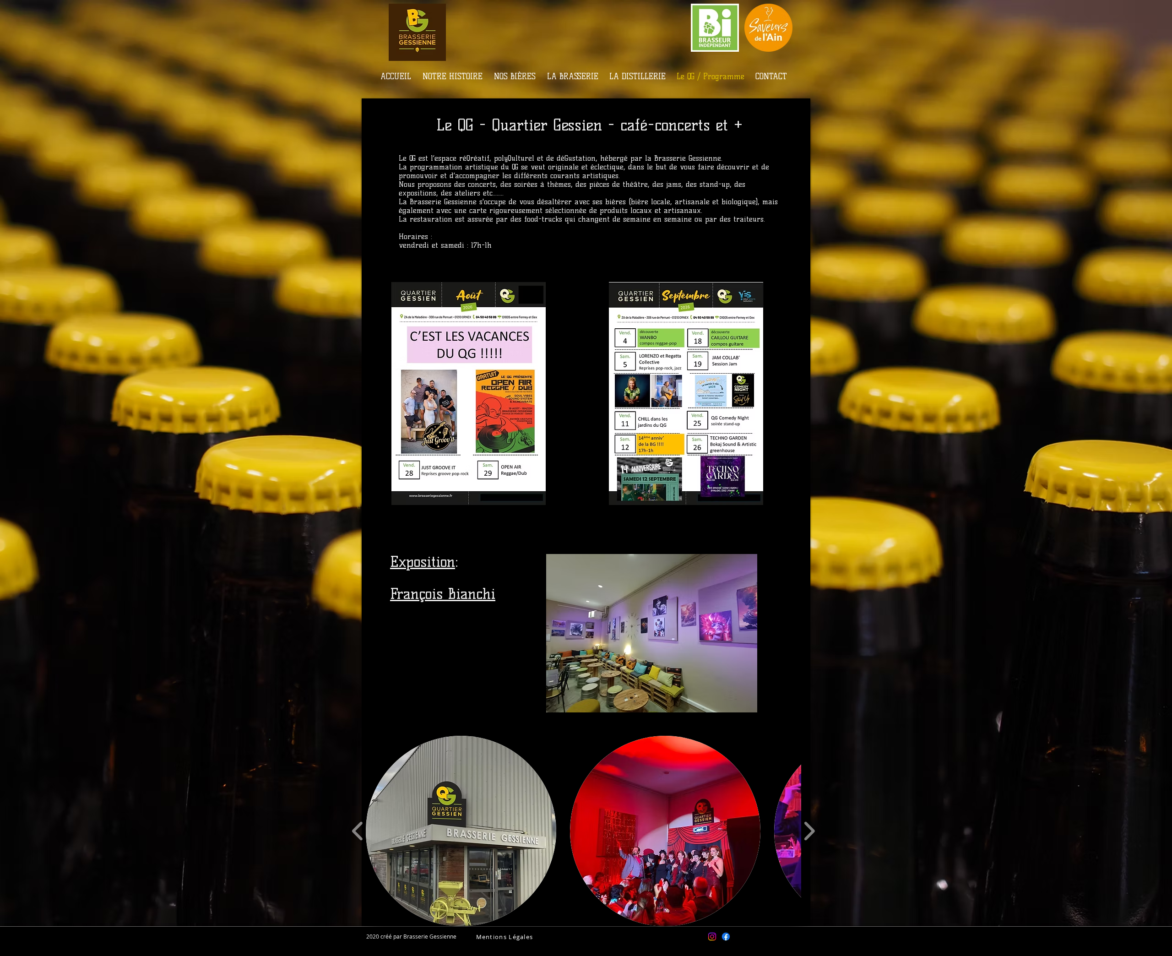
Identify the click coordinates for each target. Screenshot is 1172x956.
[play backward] (357, 831)
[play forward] (809, 831)
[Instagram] (712, 936)
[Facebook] (726, 936)
